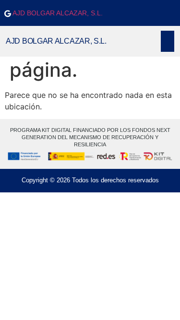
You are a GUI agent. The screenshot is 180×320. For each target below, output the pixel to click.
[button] (167, 41)
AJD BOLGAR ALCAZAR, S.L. (57, 13)
